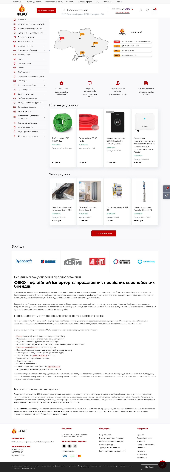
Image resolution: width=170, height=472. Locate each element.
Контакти (70, 2)
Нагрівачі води (105, 435)
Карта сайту (142, 454)
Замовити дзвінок (123, 12)
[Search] (64, 10)
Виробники (142, 457)
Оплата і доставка (33, 2)
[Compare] (72, 117)
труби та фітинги (39, 355)
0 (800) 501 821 (17, 450)
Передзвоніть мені (18, 455)
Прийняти (149, 467)
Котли (19, 336)
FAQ (97, 2)
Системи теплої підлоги (26, 347)
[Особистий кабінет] (141, 10)
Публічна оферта (85, 2)
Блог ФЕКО (107, 2)
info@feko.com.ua (68, 451)
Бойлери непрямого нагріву (111, 441)
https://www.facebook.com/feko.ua (64, 446)
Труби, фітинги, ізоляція (109, 448)
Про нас (140, 435)
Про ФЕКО (17, 2)
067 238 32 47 (118, 9)
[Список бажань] (147, 10)
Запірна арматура (106, 445)
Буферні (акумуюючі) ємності (111, 438)
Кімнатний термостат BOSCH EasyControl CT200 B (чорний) (116, 141)
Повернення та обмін (54, 2)
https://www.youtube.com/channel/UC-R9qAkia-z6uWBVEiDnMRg (69, 446)
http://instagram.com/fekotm (75, 446)
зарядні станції (54, 367)
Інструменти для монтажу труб (112, 451)
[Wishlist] (72, 113)
